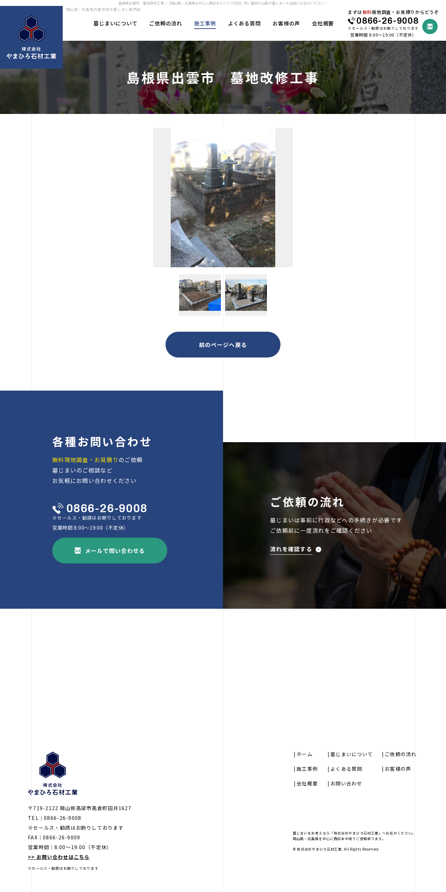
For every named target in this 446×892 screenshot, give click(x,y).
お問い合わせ (346, 783)
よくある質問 (244, 23)
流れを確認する (291, 549)
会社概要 (323, 23)
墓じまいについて (115, 23)
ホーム (305, 754)
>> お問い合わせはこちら (59, 856)
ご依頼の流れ (165, 23)
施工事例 (205, 23)
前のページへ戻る (223, 344)
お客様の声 (286, 23)
